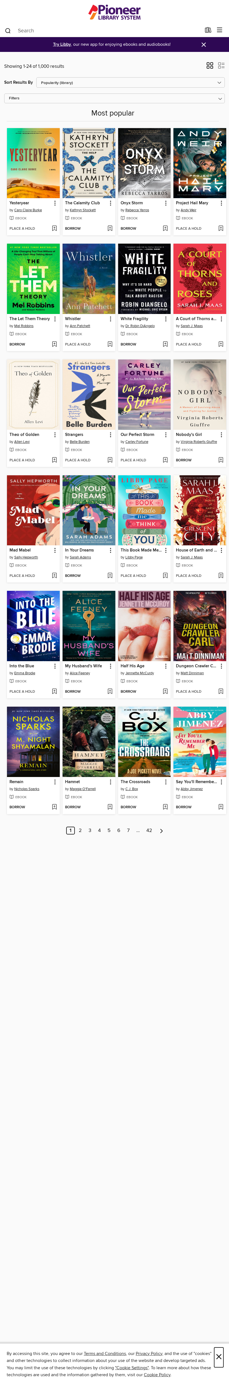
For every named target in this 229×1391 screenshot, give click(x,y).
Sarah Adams (80, 557)
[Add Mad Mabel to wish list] (54, 576)
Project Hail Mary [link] (192, 203)
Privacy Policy (149, 1353)
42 (149, 831)
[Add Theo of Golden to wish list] (54, 460)
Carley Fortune (136, 442)
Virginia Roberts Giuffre (199, 442)
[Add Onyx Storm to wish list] (165, 228)
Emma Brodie (24, 673)
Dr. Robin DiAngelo (140, 326)
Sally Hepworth (26, 557)
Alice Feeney (80, 673)
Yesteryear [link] (19, 203)
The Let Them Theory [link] (29, 319)
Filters (14, 98)
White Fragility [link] (134, 319)
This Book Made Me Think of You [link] (142, 550)
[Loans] (208, 31)
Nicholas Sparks (26, 789)
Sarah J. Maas (192, 326)
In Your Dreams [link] (79, 550)
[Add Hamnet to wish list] (109, 807)
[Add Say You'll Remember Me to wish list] (220, 807)
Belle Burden (80, 442)
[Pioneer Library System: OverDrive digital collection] (114, 12)
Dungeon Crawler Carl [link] (197, 666)
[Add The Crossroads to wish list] (165, 807)
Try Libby (62, 44)
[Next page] (161, 830)
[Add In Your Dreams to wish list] (109, 576)
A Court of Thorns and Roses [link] (197, 319)
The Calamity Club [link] (82, 203)
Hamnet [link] (72, 782)
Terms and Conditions (105, 1353)
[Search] (8, 30)
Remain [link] (16, 782)
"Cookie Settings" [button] (132, 1368)
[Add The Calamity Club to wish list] (109, 228)
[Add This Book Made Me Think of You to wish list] (165, 576)
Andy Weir (188, 210)
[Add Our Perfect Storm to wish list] (165, 460)
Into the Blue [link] (21, 666)
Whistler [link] (73, 319)
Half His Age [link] (132, 666)
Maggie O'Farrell (83, 789)
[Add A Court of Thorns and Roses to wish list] (220, 344)
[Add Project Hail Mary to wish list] (220, 228)
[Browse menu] (219, 30)
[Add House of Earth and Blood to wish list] (220, 576)
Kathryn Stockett (83, 210)
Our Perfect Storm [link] (137, 434)
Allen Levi (22, 442)
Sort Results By (18, 82)
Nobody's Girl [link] (189, 434)
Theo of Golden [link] (24, 434)
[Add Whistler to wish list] (109, 344)
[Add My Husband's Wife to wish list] (109, 692)
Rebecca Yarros (137, 210)
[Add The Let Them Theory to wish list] (54, 344)
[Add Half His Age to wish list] (165, 692)
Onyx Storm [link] (132, 203)
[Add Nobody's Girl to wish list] (220, 460)
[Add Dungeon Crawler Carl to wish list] (220, 692)
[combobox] (103, 30)
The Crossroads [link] (135, 782)
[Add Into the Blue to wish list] (54, 692)
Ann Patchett (80, 326)
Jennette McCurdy (139, 673)
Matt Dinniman (192, 673)
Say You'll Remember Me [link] (197, 782)
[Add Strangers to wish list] (109, 460)
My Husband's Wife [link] (83, 666)
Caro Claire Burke (28, 210)
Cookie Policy (157, 1375)
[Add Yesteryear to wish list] (54, 228)
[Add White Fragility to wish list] (165, 344)
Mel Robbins (24, 326)
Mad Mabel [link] (20, 550)
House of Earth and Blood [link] (197, 550)
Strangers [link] (74, 434)
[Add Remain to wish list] (54, 807)
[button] (209, 67)
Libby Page (134, 557)
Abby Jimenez (192, 789)
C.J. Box (131, 789)
